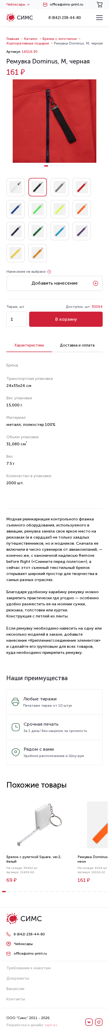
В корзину (66, 319)
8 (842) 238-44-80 (64, 17)
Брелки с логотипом (59, 39)
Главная (12, 39)
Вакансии (15, 988)
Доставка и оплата (77, 345)
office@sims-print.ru (66, 5)
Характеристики (29, 345)
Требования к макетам (28, 967)
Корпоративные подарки (27, 43)
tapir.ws (51, 1025)
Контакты (15, 999)
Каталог (31, 39)
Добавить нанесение (54, 283)
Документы (17, 978)
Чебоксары (15, 5)
